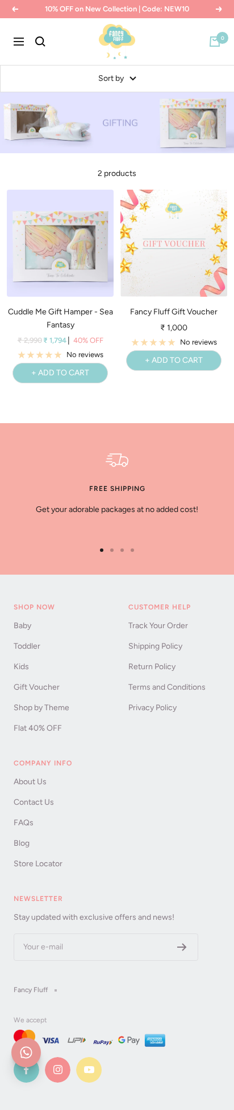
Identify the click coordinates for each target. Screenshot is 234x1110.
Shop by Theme (41, 707)
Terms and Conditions (167, 687)
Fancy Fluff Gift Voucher (174, 312)
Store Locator (38, 864)
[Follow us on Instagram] (57, 1070)
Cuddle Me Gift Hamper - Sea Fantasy (60, 318)
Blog (22, 843)
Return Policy (152, 666)
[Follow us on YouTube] (89, 1070)
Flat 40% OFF (38, 728)
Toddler (27, 646)
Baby (22, 625)
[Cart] (214, 41)
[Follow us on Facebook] (26, 1070)
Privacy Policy (152, 707)
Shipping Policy (155, 646)
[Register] (182, 947)
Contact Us (34, 802)
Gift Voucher (37, 687)
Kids (21, 666)
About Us (30, 782)
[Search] (40, 41)
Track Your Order (158, 625)
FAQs (24, 823)
